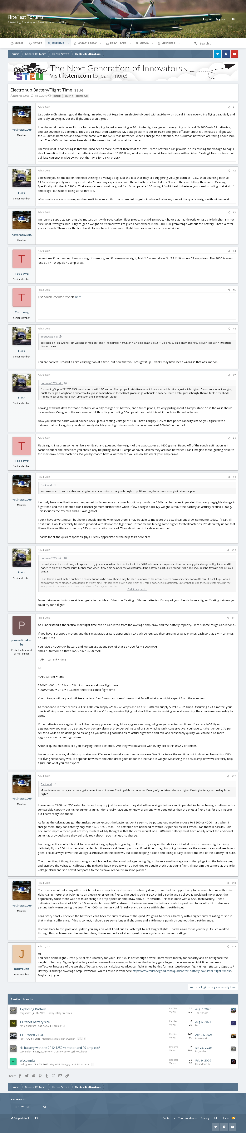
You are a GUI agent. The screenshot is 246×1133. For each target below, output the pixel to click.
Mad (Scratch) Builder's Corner (58, 1038)
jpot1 (23, 1038)
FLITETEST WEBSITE (20, 1107)
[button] (68, 43)
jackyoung (21, 969)
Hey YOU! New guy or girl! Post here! (67, 1051)
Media (144, 43)
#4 (234, 251)
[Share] (229, 107)
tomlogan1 (201, 1038)
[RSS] (233, 1118)
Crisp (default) (21, 1118)
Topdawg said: (49, 336)
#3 (234, 212)
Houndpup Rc (202, 1064)
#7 (234, 375)
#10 (234, 550)
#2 (234, 170)
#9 (234, 477)
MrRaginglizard (28, 1026)
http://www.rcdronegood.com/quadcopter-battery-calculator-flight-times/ (182, 971)
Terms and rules (187, 1118)
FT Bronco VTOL (32, 1035)
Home (19, 43)
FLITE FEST (40, 1107)
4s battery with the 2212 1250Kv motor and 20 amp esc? (60, 1048)
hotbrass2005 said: (52, 383)
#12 (234, 776)
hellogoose (26, 1064)
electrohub (82, 95)
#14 (234, 946)
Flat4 (21, 193)
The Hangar (201, 1012)
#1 (234, 107)
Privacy (205, 1118)
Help (215, 1118)
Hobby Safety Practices (59, 1013)
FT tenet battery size (35, 1022)
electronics (28, 1060)
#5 (234, 289)
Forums (58, 43)
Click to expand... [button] (137, 589)
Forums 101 (58, 1026)
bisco (198, 1025)
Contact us (169, 1118)
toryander (25, 1013)
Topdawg (22, 273)
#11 (234, 617)
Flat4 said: (46, 485)
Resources (118, 43)
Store (37, 43)
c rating (69, 95)
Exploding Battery (33, 1009)
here (78, 297)
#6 (234, 328)
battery (57, 95)
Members (168, 43)
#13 (234, 883)
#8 (234, 438)
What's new (87, 43)
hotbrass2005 (21, 95)
